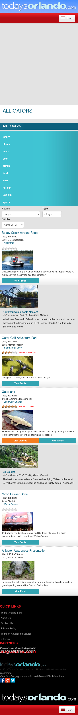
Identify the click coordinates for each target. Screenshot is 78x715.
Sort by (6, 219)
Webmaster (6, 673)
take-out (7, 195)
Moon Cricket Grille (15, 494)
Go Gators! (9, 472)
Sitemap (5, 639)
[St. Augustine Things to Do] (18, 650)
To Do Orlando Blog (11, 612)
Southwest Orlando (13, 401)
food (5, 173)
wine (5, 180)
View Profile (20, 280)
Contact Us (7, 623)
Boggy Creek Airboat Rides (20, 233)
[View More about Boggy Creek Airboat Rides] (39, 260)
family (6, 136)
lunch (6, 151)
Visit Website (20, 440)
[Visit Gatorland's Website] (39, 420)
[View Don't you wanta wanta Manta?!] (39, 296)
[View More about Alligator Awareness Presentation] (39, 570)
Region (6, 208)
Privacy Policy (8, 628)
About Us (6, 618)
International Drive (13, 347)
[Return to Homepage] (23, 664)
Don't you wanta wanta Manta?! (20, 312)
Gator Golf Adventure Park (19, 338)
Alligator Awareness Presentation (24, 550)
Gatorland (8, 392)
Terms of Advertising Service (16, 633)
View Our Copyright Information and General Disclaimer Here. (32, 676)
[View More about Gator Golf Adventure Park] (39, 366)
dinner (6, 144)
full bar (7, 187)
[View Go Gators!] (39, 456)
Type (45, 208)
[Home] (39, 6)
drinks (6, 166)
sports (6, 202)
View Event (20, 591)
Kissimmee (9, 242)
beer (5, 158)
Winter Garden (11, 504)
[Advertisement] (39, 64)
